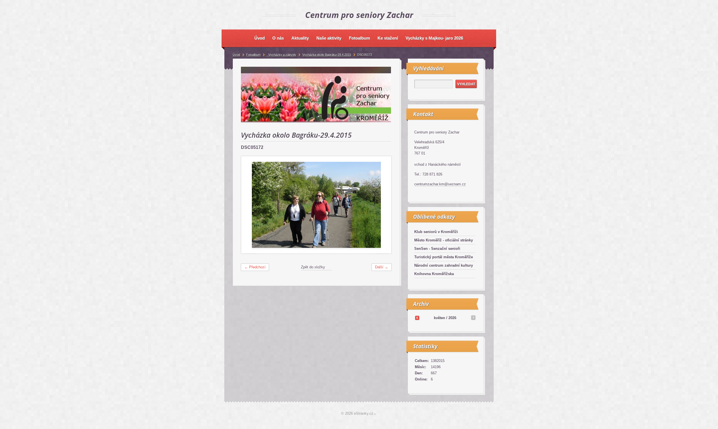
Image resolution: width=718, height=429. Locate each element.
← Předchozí (255, 267)
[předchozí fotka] (250, 205)
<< (417, 317)
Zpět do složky (313, 267)
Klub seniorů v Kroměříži (436, 232)
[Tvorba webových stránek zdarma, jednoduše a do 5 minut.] (375, 414)
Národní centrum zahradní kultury (443, 265)
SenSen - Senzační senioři (437, 248)
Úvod (236, 54)
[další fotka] (382, 205)
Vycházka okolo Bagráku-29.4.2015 (326, 54)
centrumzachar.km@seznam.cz (440, 184)
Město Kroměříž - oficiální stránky (443, 240)
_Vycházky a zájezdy (281, 54)
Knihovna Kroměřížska (434, 274)
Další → (381, 267)
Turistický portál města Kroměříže (443, 257)
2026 (452, 318)
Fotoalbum (253, 54)
